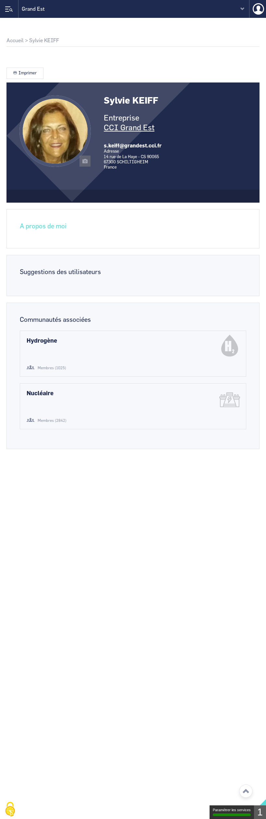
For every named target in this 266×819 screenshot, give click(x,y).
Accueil (15, 40)
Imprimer (27, 73)
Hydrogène (42, 341)
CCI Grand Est (129, 128)
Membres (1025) (52, 368)
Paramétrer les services (232, 810)
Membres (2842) (52, 420)
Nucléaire (40, 394)
